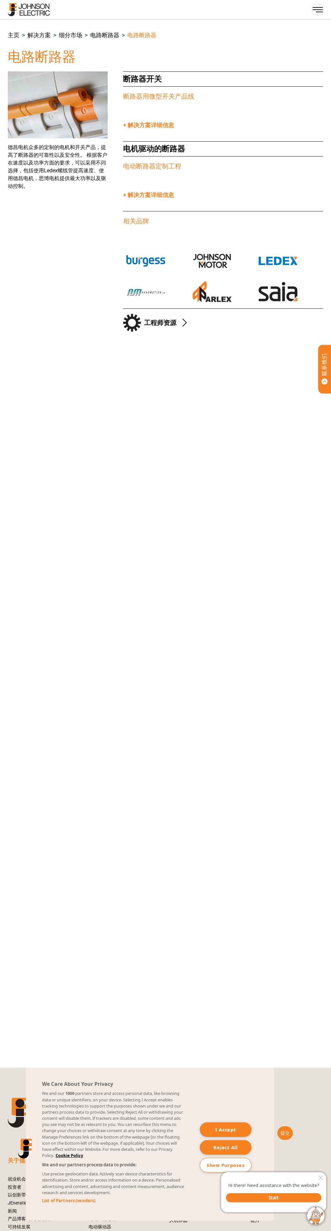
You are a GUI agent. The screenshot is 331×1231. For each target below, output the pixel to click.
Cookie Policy (69, 1155)
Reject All (225, 1147)
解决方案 (39, 35)
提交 (285, 1133)
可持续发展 (19, 1227)
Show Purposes (225, 1165)
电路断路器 (104, 35)
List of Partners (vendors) (68, 1201)
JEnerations (20, 1203)
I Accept (225, 1130)
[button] (13, 35)
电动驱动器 (100, 1227)
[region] (150, 1144)
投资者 (14, 1187)
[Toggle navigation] (317, 9)
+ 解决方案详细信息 (148, 125)
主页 (13, 35)
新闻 (12, 1211)
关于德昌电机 (25, 1161)
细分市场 (70, 35)
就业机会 (17, 1179)
